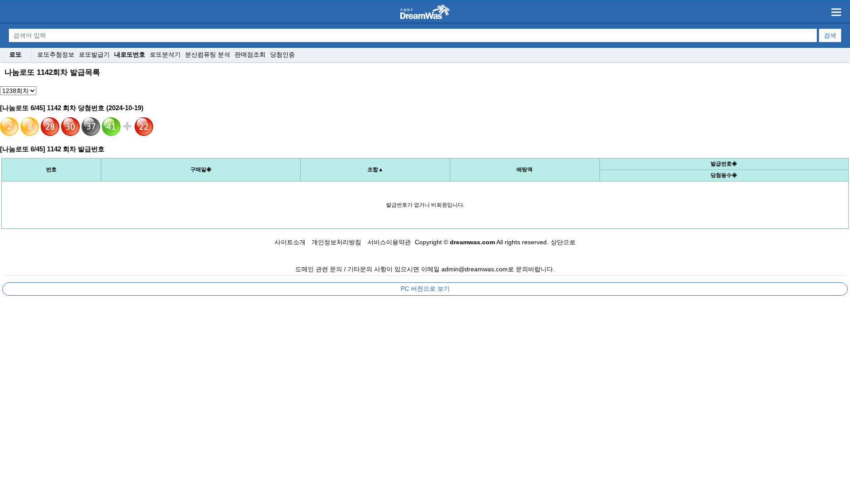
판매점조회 (250, 54)
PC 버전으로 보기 (425, 288)
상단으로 (563, 242)
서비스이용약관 (389, 242)
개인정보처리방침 (336, 242)
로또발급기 (94, 54)
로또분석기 (165, 54)
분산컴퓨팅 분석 (207, 54)
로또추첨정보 (55, 54)
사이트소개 (289, 242)
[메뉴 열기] (836, 12)
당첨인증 (282, 54)
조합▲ (375, 169)
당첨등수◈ (724, 175)
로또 (15, 54)
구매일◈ (201, 169)
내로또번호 (129, 54)
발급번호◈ (724, 164)
